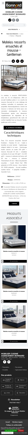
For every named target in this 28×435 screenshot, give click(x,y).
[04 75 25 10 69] (9, 20)
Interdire (21, 430)
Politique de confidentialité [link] (20, 432)
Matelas (12, 36)
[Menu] (3, 3)
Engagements (14, 415)
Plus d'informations (7, 432)
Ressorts (18, 36)
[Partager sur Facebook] (17, 61)
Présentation (5, 367)
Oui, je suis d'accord (10, 430)
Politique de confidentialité (14, 425)
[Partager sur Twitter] (22, 61)
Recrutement (18, 367)
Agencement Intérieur (21, 369)
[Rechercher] (24, 25)
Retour (14, 203)
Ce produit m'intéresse (15, 127)
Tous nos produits (12, 33)
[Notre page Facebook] (13, 20)
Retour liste (7, 61)
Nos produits (13, 29)
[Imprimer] (13, 61)
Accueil (8, 422)
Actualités (5, 369)
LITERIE (21, 33)
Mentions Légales (17, 422)
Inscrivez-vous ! (15, 402)
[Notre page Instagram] (17, 20)
